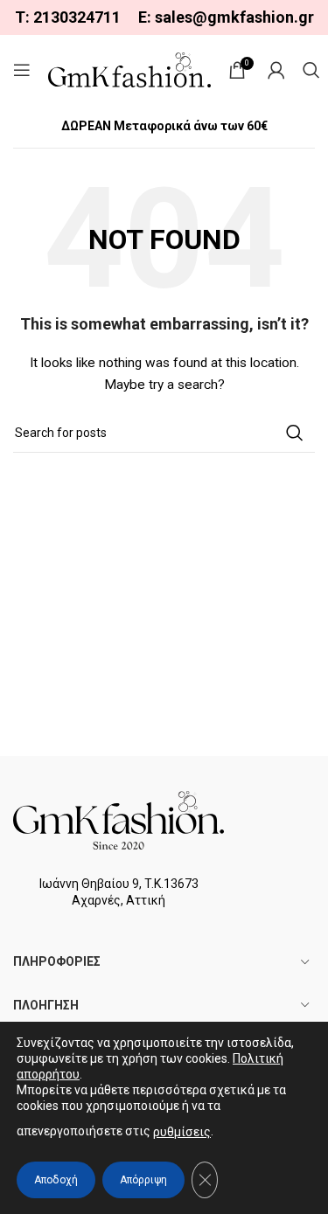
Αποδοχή (56, 1180)
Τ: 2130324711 (68, 17)
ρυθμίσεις (182, 1132)
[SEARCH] (295, 433)
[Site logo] (129, 69)
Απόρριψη (143, 1180)
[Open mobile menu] (21, 69)
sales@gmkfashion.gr (234, 17)
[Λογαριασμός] (276, 69)
